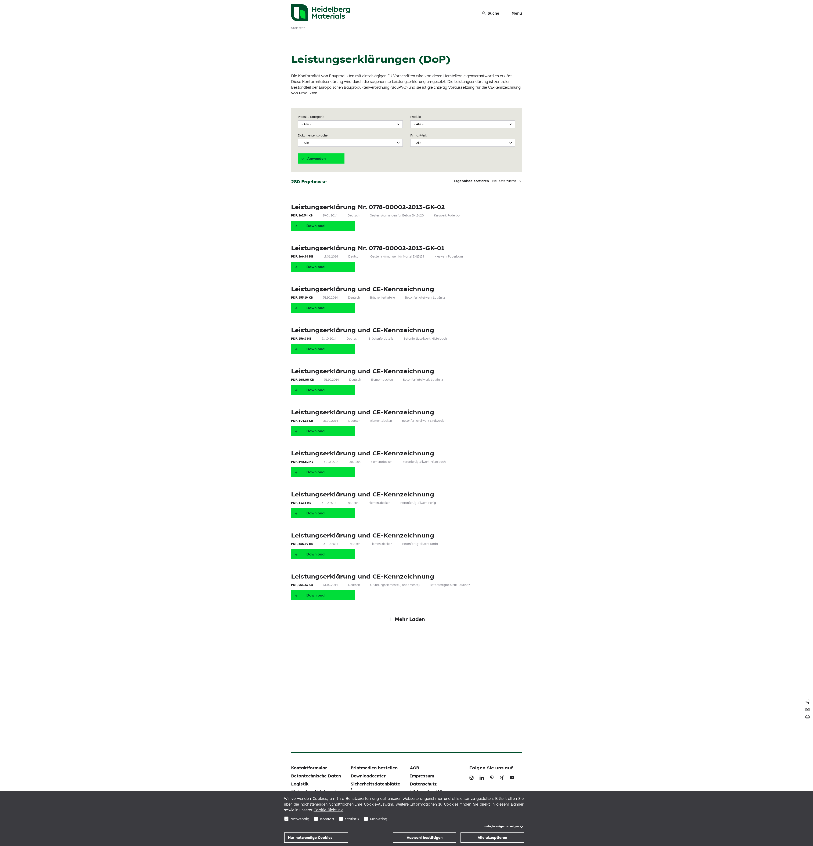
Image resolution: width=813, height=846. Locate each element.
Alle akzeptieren (492, 837)
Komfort (327, 819)
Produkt (415, 116)
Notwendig (299, 819)
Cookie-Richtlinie (328, 809)
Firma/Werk (418, 135)
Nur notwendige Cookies (310, 837)
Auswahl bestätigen (424, 837)
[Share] (807, 702)
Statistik (352, 819)
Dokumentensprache (313, 135)
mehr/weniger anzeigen (501, 826)
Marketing (378, 819)
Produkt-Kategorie (311, 116)
